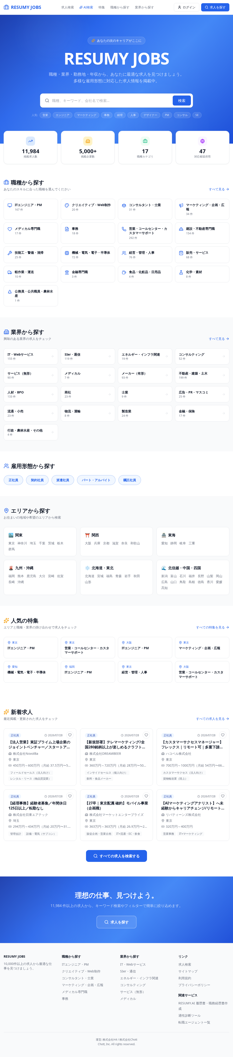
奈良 (124, 543)
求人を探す (120, 922)
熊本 (21, 576)
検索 (181, 100)
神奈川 (22, 543)
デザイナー (150, 115)
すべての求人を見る (210, 718)
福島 (109, 576)
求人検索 (67, 7)
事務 (106, 115)
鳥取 (183, 582)
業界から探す (144, 7)
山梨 (210, 576)
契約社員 (37, 480)
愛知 (164, 543)
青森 (118, 576)
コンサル (182, 115)
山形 (88, 582)
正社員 (13, 480)
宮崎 (51, 576)
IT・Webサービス (133, 964)
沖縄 (21, 582)
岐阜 (183, 543)
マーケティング (86, 115)
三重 (192, 543)
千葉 (42, 543)
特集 (102, 7)
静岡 (173, 543)
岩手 (127, 576)
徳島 (201, 582)
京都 (106, 543)
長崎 (11, 582)
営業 (45, 115)
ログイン (189, 7)
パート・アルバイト (96, 480)
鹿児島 (31, 576)
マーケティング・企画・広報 (82, 985)
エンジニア (62, 115)
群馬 (11, 549)
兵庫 (97, 543)
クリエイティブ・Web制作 (81, 971)
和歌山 (135, 543)
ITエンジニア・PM (75, 964)
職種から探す (119, 7)
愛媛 (219, 582)
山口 (173, 582)
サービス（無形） (133, 992)
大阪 (88, 543)
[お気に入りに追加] (69, 735)
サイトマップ (188, 971)
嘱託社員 (129, 480)
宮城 (100, 576)
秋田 (137, 576)
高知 (164, 588)
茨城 (51, 543)
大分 (42, 576)
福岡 (11, 576)
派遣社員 (62, 480)
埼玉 (33, 543)
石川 (183, 576)
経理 (120, 115)
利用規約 (184, 978)
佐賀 (60, 576)
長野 (201, 576)
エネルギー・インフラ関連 (139, 978)
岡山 (219, 576)
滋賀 (115, 543)
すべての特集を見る (210, 627)
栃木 (60, 543)
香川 (210, 582)
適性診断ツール (189, 1015)
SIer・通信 (128, 971)
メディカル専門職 (74, 992)
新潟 (164, 576)
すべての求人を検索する (120, 855)
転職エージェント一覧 (194, 1022)
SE (197, 115)
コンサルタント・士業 (78, 978)
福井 (192, 576)
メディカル (128, 998)
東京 (11, 543)
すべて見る (217, 189)
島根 (192, 582)
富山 (173, 576)
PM (167, 115)
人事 (133, 115)
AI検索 (88, 7)
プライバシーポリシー (194, 985)
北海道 (89, 576)
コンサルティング (133, 985)
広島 (164, 582)
